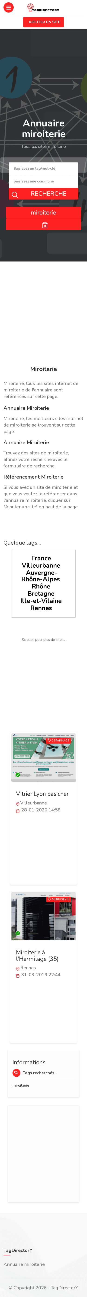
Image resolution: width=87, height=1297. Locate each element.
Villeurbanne (41, 565)
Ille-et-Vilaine (41, 601)
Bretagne (41, 593)
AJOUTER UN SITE (44, 22)
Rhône (41, 586)
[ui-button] (43, 224)
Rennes (41, 608)
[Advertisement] (43, 314)
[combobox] (43, 168)
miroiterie (21, 1085)
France (41, 558)
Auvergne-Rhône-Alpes (40, 576)
